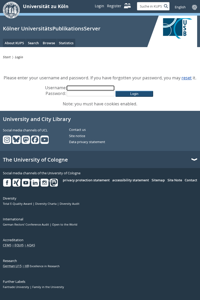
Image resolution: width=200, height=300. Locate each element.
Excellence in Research (42, 266)
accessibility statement (130, 180)
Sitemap (158, 180)
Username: (56, 88)
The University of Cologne (35, 160)
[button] (134, 94)
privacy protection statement (86, 180)
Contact (191, 180)
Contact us (77, 130)
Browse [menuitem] (49, 43)
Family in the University (48, 287)
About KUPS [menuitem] (14, 43)
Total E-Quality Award (18, 204)
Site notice (77, 136)
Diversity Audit (69, 204)
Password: (56, 93)
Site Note (174, 180)
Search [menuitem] (33, 43)
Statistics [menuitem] (66, 43)
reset (187, 78)
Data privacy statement (87, 142)
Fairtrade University (16, 287)
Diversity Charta (46, 204)
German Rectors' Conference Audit (26, 224)
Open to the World (64, 224)
